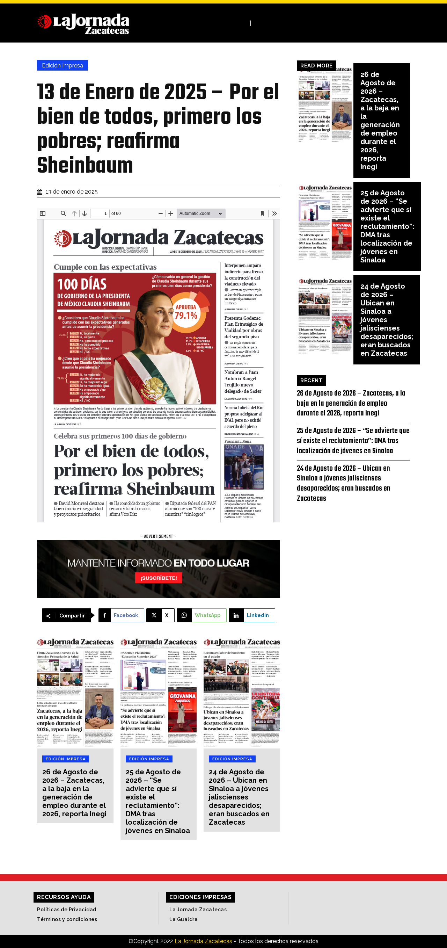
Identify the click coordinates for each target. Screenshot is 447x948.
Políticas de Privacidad (66, 909)
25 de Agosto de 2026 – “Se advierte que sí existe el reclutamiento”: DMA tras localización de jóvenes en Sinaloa (158, 801)
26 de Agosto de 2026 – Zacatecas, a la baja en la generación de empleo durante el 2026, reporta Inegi (74, 793)
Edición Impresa (62, 65)
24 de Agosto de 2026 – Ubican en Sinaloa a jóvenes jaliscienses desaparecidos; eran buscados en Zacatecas (239, 797)
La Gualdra (183, 919)
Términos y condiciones (67, 919)
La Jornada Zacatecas (198, 909)
